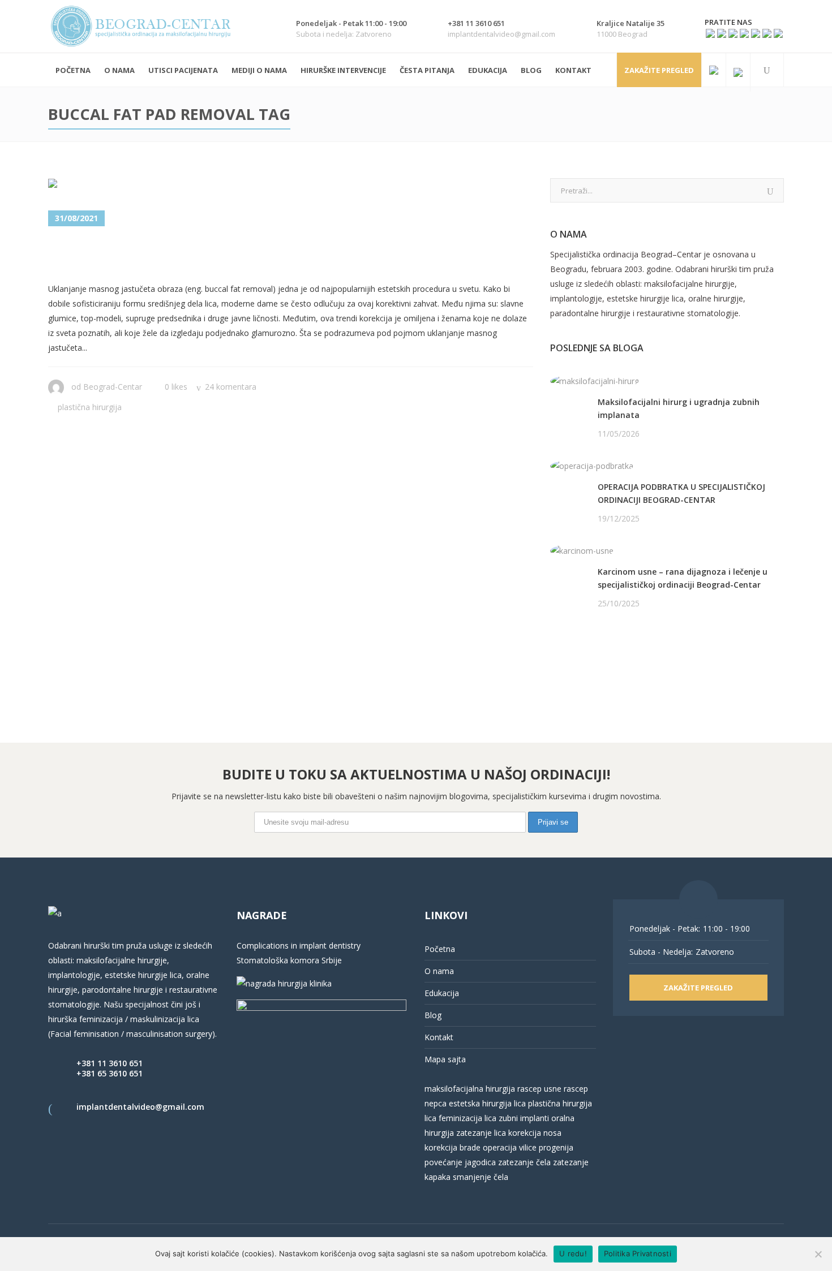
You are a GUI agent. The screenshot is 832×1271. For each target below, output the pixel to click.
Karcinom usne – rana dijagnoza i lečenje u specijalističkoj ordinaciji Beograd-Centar (682, 578)
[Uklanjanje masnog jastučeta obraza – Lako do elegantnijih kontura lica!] (152, 185)
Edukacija (441, 993)
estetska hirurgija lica (487, 1103)
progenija (556, 1147)
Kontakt (438, 1037)
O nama (439, 971)
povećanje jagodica (460, 1162)
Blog (432, 1015)
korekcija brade (452, 1147)
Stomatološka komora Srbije (289, 960)
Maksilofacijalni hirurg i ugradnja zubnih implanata (679, 408)
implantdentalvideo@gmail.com (140, 1106)
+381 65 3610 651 (109, 1073)
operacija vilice (510, 1147)
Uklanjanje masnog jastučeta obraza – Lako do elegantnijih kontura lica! (277, 255)
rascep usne (539, 1088)
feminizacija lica (467, 1118)
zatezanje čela (524, 1162)
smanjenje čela (480, 1176)
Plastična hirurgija (90, 407)
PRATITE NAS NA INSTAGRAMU (609, 661)
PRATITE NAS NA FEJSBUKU (602, 646)
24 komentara (230, 386)
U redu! (573, 1253)
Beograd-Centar (112, 386)
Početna (439, 948)
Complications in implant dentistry (299, 945)
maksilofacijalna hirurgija (470, 1088)
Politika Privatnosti (637, 1253)
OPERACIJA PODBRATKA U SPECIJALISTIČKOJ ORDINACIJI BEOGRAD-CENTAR (681, 493)
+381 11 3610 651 (109, 1063)
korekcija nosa (533, 1132)
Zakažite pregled (659, 70)
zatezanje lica (481, 1132)
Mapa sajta (445, 1059)
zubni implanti (524, 1118)
